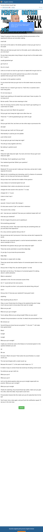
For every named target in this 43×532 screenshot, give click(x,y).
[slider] (19, 32)
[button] (40, 7)
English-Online (8, 2)
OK (30, 29)
